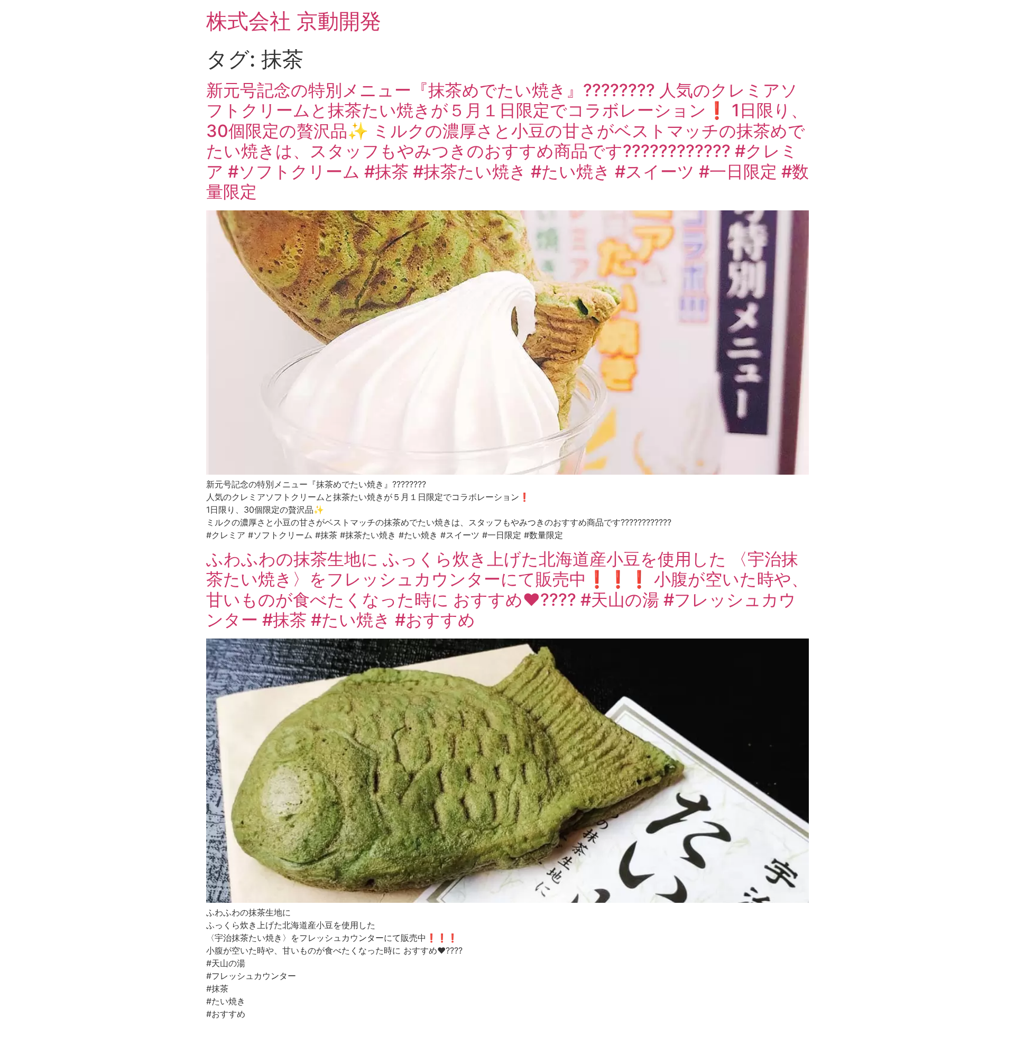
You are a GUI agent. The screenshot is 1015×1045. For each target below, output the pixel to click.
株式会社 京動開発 (293, 21)
